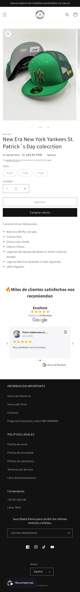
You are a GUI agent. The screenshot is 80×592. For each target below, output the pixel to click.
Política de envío (17, 444)
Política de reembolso (20, 461)
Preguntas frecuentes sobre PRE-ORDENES (32, 421)
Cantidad (7, 181)
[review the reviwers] (65, 332)
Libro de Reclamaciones (21, 477)
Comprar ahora (40, 212)
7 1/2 (41, 173)
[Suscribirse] (68, 533)
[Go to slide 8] (45, 360)
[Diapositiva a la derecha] (48, 127)
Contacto (13, 412)
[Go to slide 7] (43, 360)
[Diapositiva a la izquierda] (32, 127)
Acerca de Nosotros (19, 396)
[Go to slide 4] (34, 360)
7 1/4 (25, 173)
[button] (5, 15)
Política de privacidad (20, 452)
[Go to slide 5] (37, 360)
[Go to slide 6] (40, 360)
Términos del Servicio (20, 469)
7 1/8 (10, 173)
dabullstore (43, 585)
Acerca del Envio (17, 404)
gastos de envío (13, 160)
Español (38, 571)
